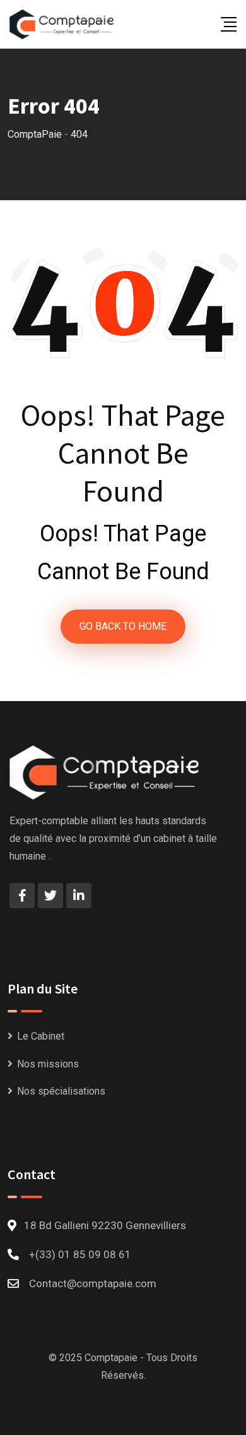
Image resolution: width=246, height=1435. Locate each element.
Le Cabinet (40, 1036)
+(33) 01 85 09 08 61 (80, 1254)
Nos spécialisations (61, 1091)
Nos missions (48, 1064)
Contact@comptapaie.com (92, 1283)
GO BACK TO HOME (123, 626)
